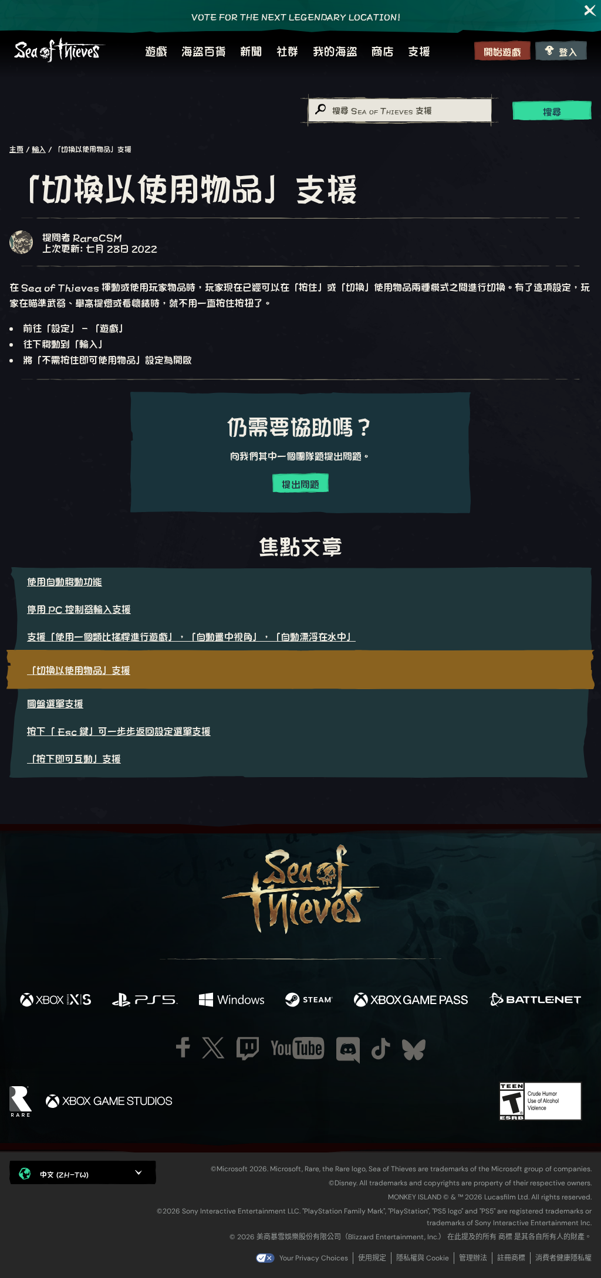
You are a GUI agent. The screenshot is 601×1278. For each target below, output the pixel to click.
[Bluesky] (414, 1050)
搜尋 (552, 111)
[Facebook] (183, 1047)
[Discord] (348, 1050)
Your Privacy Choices (313, 1258)
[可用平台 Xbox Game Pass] (411, 1000)
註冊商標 (511, 1258)
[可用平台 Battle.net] (535, 1000)
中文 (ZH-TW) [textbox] (64, 1173)
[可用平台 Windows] (231, 1000)
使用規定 (372, 1258)
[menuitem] (156, 50)
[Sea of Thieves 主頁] (60, 50)
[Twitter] (213, 1048)
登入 (568, 51)
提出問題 (300, 483)
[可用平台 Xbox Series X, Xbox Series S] (55, 1000)
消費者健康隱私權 (563, 1258)
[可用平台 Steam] (309, 1000)
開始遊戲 (502, 51)
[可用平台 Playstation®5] (145, 1000)
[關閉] (590, 10)
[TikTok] (380, 1049)
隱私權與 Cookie (422, 1258)
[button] (82, 1172)
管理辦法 (473, 1258)
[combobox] (399, 110)
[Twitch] (247, 1049)
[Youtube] (297, 1048)
